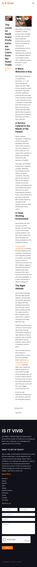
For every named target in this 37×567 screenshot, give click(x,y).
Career (4, 495)
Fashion (4, 483)
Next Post (18, 413)
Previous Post (18, 408)
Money (4, 481)
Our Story (5, 500)
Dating (4, 488)
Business (8, 68)
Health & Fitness (7, 490)
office (24, 81)
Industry (4, 497)
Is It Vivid (7, 3)
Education (5, 493)
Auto (3, 486)
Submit (7, 548)
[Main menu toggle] (33, 3)
